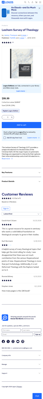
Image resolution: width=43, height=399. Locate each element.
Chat (37, 396)
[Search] (25, 2)
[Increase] (12, 117)
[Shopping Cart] (36, 2)
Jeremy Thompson (11, 35)
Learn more (20, 91)
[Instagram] (13, 341)
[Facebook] (3, 341)
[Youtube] (17, 341)
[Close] (39, 8)
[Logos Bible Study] (7, 2)
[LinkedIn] (22, 341)
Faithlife (13, 38)
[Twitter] (8, 341)
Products (5, 25)
